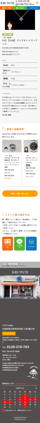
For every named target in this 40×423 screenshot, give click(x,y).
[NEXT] (36, 388)
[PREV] (4, 388)
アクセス (34, 8)
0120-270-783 (18, 346)
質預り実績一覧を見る (20, 193)
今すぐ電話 (7, 8)
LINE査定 (21, 8)
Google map (9, 333)
